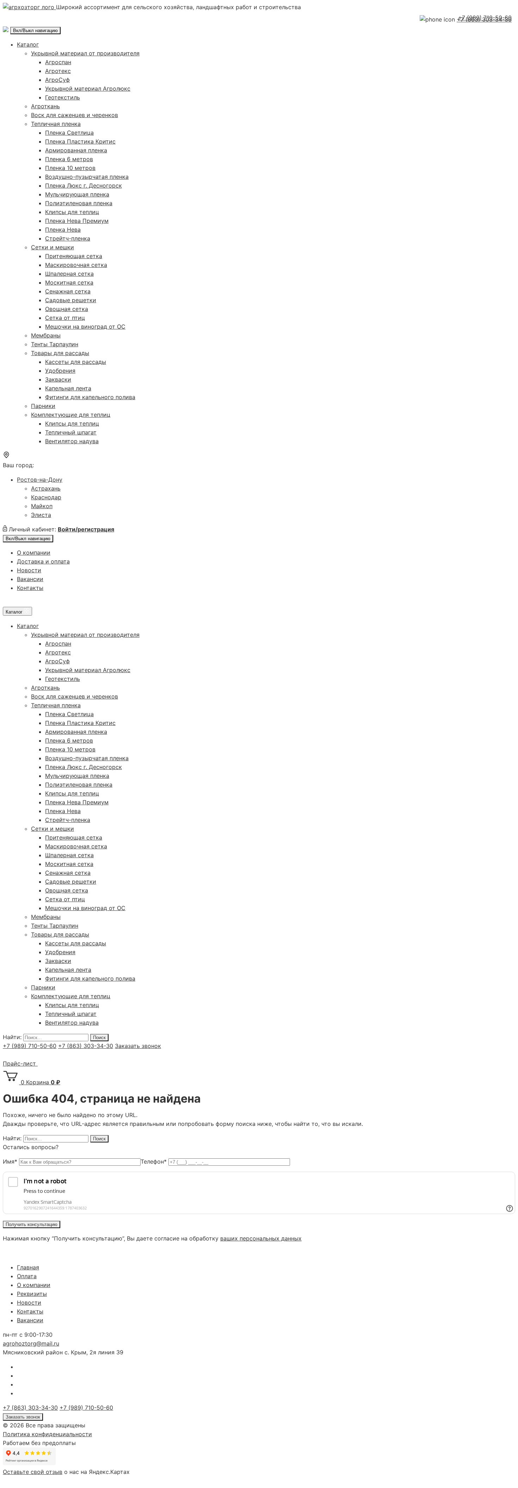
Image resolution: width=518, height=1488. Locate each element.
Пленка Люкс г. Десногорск (83, 185)
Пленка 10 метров (70, 167)
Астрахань (46, 488)
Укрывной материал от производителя (85, 53)
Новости (29, 570)
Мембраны (46, 335)
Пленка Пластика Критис (80, 141)
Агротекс (58, 70)
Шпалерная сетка (69, 273)
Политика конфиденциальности (47, 1434)
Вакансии (30, 579)
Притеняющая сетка (73, 256)
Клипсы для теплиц (72, 211)
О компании (33, 552)
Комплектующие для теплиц (70, 414)
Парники (43, 405)
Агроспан (58, 62)
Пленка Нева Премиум (77, 220)
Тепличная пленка (56, 123)
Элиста (41, 514)
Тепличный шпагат (71, 432)
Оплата (27, 1276)
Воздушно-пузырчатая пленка (87, 176)
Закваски (58, 379)
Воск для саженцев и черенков (74, 114)
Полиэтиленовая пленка (78, 203)
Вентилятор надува (72, 441)
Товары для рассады (60, 352)
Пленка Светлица (69, 132)
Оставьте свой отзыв (32, 1471)
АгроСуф (57, 79)
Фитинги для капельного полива (90, 397)
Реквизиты (32, 1293)
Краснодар (46, 497)
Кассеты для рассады (75, 361)
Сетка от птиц (65, 317)
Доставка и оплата (43, 561)
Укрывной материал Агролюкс (87, 88)
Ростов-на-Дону (39, 479)
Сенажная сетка (68, 291)
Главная (28, 1267)
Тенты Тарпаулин (54, 344)
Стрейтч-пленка (67, 238)
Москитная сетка (69, 282)
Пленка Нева (63, 229)
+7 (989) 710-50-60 (485, 17)
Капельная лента (68, 388)
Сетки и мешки (52, 247)
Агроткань (45, 106)
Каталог (28, 44)
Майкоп (42, 506)
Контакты (30, 587)
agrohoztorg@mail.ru (31, 1343)
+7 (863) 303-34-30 (85, 1045)
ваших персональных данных (261, 1238)
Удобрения (60, 370)
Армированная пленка (76, 150)
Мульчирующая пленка (77, 194)
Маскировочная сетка (76, 264)
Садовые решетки (70, 300)
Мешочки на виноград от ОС (85, 326)
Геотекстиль (62, 97)
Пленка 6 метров (69, 159)
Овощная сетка (66, 308)
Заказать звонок (138, 1045)
